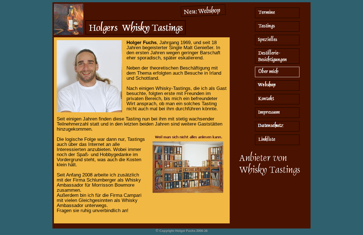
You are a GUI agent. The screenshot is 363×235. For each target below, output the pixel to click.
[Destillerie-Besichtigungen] (277, 63)
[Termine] (277, 17)
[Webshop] (277, 90)
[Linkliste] (277, 144)
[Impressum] (277, 117)
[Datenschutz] (277, 131)
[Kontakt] (277, 103)
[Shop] (203, 16)
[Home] (134, 35)
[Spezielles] (277, 44)
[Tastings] (277, 31)
